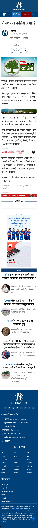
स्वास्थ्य (16, 462)
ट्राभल (15, 456)
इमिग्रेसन (16, 469)
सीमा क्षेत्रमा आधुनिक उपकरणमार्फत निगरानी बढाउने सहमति (19, 366)
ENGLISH (26, 14)
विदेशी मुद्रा (4, 484)
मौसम (3, 495)
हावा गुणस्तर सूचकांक (7, 491)
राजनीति (29, 462)
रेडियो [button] (15, 14)
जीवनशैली (4, 466)
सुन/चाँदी (4, 488)
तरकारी (3, 498)
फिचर (3, 469)
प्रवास (3, 473)
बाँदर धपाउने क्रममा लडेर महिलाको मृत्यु (19, 322)
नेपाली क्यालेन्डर (6, 501)
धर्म (15, 452)
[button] (33, 519)
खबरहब (13, 31)
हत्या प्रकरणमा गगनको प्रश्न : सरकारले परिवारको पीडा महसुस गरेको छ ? (19, 278)
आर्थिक (3, 462)
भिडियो (29, 469)
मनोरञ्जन (16, 466)
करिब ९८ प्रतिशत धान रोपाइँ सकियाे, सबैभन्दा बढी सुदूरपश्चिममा (19, 302)
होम (2, 452)
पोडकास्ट (29, 473)
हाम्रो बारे (7, 441)
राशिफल (29, 466)
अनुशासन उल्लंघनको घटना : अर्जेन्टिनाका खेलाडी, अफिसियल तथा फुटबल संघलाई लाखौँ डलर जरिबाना (19, 344)
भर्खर (19, 270)
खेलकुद (29, 456)
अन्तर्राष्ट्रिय (4, 459)
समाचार (3, 456)
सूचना (28, 459)
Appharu (4, 521)
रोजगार (16, 473)
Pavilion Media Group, (16, 509)
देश (28, 452)
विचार (16, 459)
